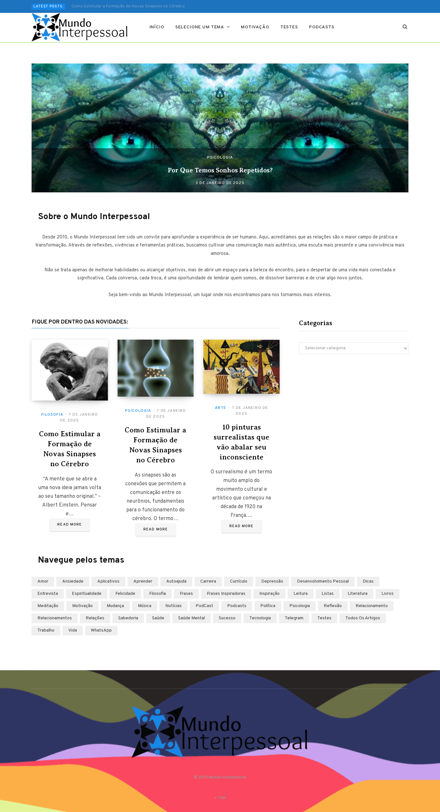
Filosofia (52, 414)
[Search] (405, 27)
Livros (387, 593)
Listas (327, 593)
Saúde (158, 618)
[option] (220, 127)
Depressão (272, 581)
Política (267, 606)
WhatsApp (101, 630)
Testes (289, 27)
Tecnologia (260, 618)
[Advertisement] (353, 415)
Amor (42, 581)
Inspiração (269, 593)
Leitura (300, 593)
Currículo (238, 581)
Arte (220, 408)
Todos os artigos (362, 618)
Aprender (142, 581)
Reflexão (333, 606)
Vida (72, 630)
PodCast (204, 606)
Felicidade (125, 593)
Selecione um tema (199, 27)
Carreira (208, 581)
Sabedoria (128, 618)
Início (156, 27)
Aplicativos (108, 581)
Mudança (115, 606)
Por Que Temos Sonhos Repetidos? (220, 170)
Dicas (368, 581)
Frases (186, 593)
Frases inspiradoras (226, 593)
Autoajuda (176, 581)
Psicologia (220, 157)
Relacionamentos (54, 618)
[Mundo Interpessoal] (80, 27)
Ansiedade (72, 581)
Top (221, 798)
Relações (95, 618)
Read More (69, 524)
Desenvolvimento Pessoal (323, 581)
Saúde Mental (191, 618)
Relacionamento (372, 606)
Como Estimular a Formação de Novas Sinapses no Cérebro (128, 6)
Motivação (255, 27)
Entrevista (47, 593)
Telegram (294, 618)
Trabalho (45, 630)
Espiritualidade (86, 593)
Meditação (47, 606)
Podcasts (321, 27)
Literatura (358, 593)
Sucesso (227, 618)
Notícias (173, 606)
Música (144, 606)
